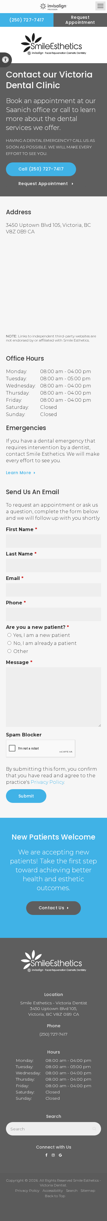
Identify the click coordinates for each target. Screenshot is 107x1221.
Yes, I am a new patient (41, 635)
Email (14, 578)
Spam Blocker (24, 735)
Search (72, 1190)
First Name (21, 529)
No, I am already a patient (44, 643)
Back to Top (55, 1196)
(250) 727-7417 (26, 20)
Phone (16, 603)
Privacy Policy (47, 782)
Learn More (18, 473)
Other (20, 651)
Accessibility (53, 1190)
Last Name (21, 554)
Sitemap (88, 1190)
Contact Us (51, 908)
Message (19, 662)
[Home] (53, 45)
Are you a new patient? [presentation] (37, 627)
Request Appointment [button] (80, 19)
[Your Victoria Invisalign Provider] (53, 6)
